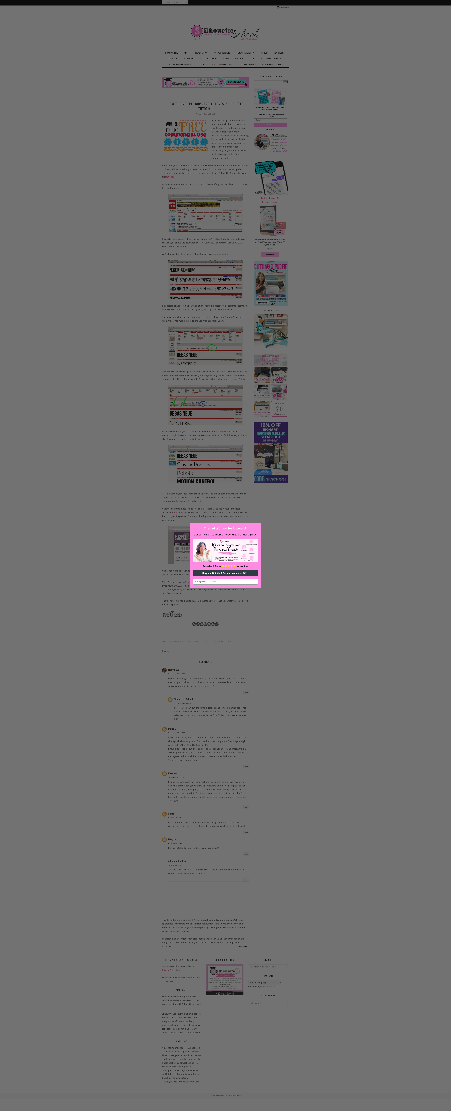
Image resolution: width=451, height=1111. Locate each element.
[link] (225, 550)
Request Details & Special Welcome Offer (225, 573)
